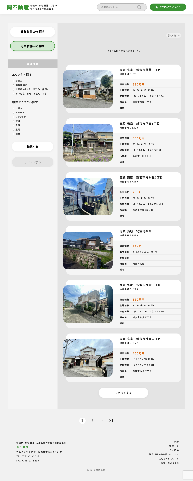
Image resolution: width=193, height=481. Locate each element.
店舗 (18, 120)
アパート (20, 112)
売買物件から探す (32, 46)
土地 (18, 129)
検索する (32, 146)
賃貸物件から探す (32, 31)
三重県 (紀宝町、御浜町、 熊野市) (33, 89)
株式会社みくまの (170, 462)
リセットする (32, 162)
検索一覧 (174, 445)
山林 (18, 133)
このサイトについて (169, 458)
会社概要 (174, 449)
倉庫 (18, 125)
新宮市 (19, 80)
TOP (176, 441)
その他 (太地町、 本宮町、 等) (31, 93)
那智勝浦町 (22, 85)
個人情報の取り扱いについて (164, 454)
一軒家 (19, 108)
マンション (21, 116)
